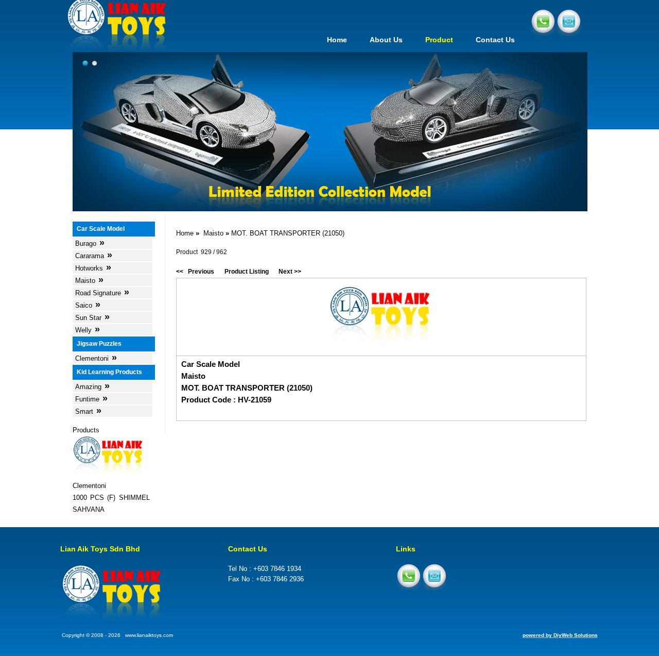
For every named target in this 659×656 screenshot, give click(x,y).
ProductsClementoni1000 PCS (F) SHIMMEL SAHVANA (111, 469)
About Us (386, 40)
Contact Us (495, 40)
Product (439, 40)
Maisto (213, 233)
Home (337, 40)
